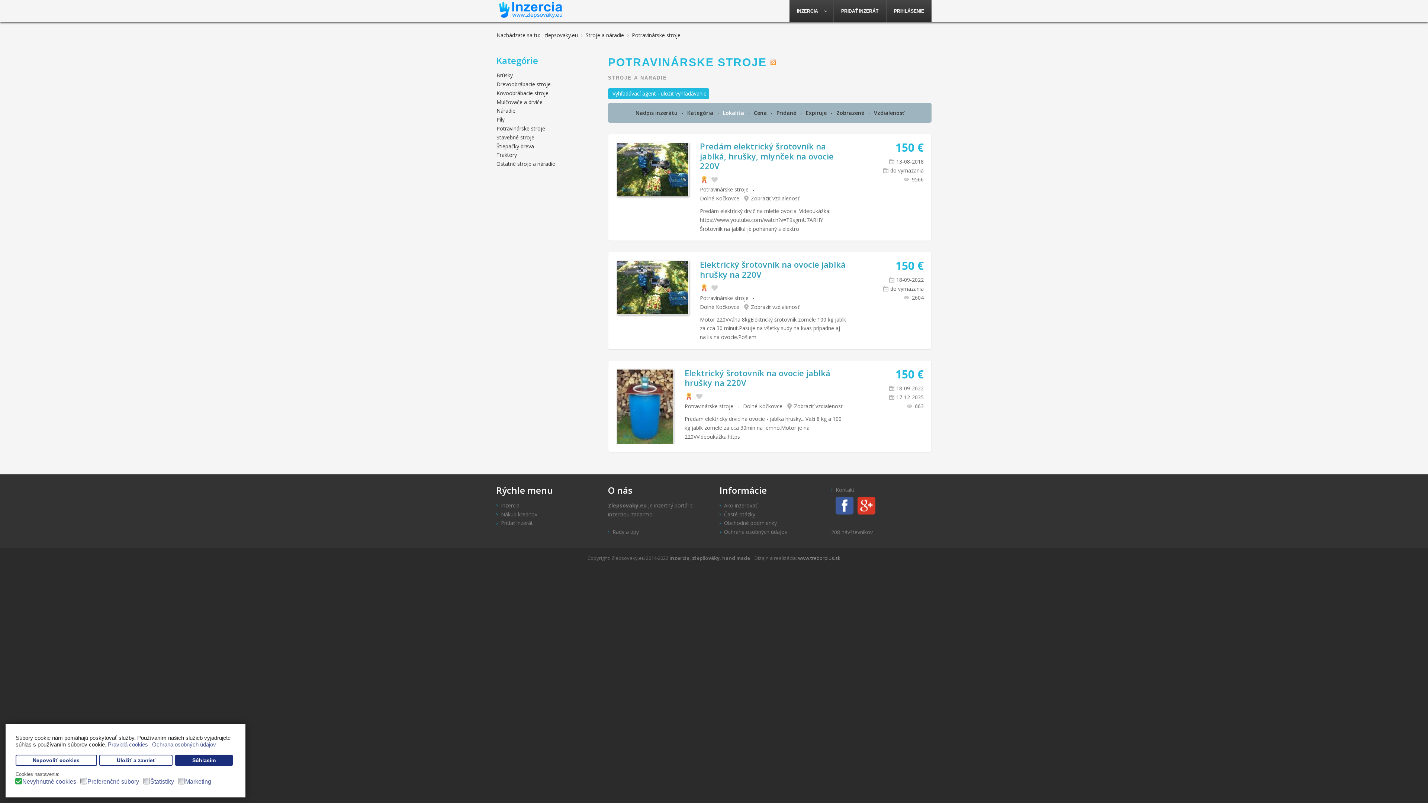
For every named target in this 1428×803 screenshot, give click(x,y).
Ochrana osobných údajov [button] (184, 744)
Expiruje (817, 112)
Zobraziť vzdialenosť (775, 198)
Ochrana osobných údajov (755, 531)
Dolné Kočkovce (719, 198)
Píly (500, 119)
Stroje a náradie (637, 78)
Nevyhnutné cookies (49, 781)
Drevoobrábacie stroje (523, 84)
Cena (761, 112)
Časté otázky (739, 514)
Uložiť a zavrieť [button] (136, 760)
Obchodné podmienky (750, 522)
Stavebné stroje (515, 137)
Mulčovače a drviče (519, 102)
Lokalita (734, 112)
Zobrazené (851, 112)
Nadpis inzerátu (657, 112)
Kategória (701, 112)
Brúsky (504, 75)
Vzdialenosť (889, 112)
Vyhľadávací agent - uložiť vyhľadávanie (659, 93)
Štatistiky (162, 781)
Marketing (198, 781)
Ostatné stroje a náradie (525, 163)
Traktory (506, 154)
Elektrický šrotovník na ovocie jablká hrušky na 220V (773, 269)
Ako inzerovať (740, 505)
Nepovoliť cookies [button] (56, 760)
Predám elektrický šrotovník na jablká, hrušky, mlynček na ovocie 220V (767, 156)
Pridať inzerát (517, 522)
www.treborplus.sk (819, 558)
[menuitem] (811, 11)
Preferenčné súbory (113, 781)
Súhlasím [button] (204, 760)
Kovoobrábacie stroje (522, 93)
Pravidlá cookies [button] (128, 744)
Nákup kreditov (519, 514)
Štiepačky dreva (515, 146)
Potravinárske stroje (724, 189)
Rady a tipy (625, 531)
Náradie (505, 110)
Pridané (787, 112)
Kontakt (845, 489)
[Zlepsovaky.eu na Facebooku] (842, 505)
